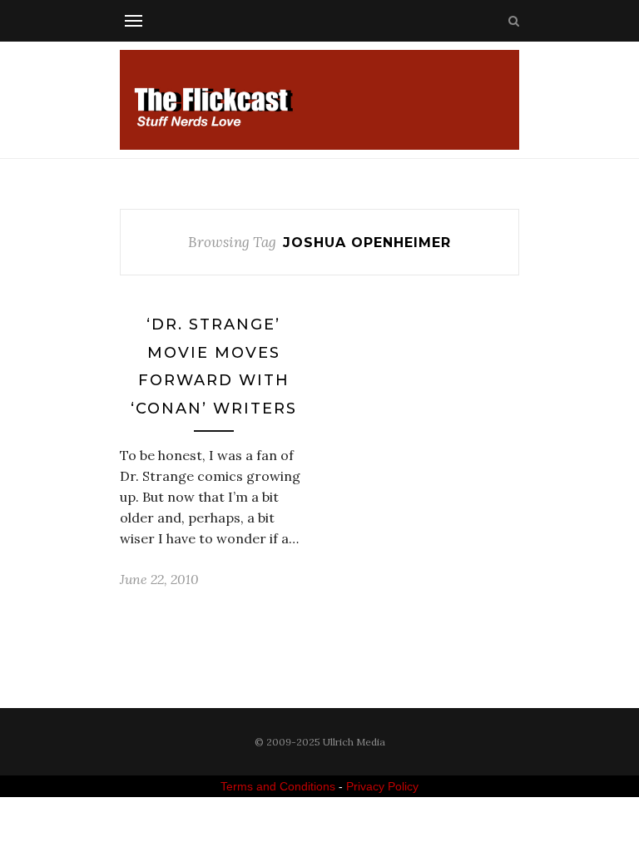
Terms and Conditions (277, 786)
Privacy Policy (382, 786)
